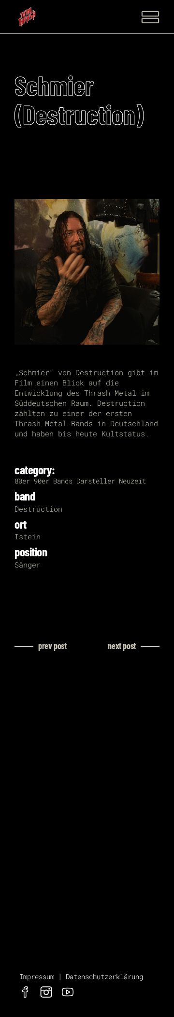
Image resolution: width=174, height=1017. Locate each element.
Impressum (36, 976)
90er (41, 480)
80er (22, 480)
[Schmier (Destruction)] (87, 272)
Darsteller (95, 480)
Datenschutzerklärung (104, 976)
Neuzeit (132, 480)
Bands (62, 480)
